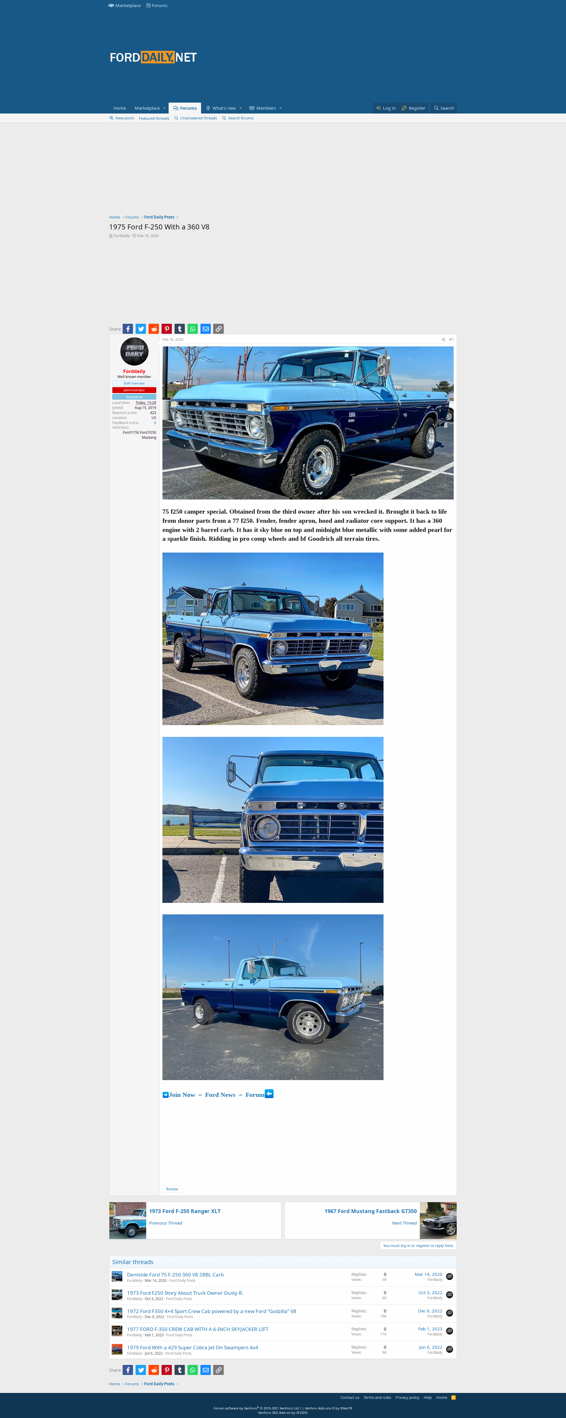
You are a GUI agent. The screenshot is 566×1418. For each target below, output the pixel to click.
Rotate (172, 1189)
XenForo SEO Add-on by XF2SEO (283, 1412)
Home (119, 108)
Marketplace (128, 5)
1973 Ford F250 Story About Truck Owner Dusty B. (185, 1292)
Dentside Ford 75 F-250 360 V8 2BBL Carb (175, 1274)
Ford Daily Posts (182, 1280)
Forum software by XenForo (257, 1408)
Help (428, 1397)
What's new (224, 108)
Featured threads (154, 118)
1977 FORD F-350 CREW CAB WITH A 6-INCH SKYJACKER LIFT (197, 1329)
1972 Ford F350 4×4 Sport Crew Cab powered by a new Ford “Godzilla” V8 (211, 1311)
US (154, 417)
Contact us (349, 1397)
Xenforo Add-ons (328, 1408)
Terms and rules (377, 1397)
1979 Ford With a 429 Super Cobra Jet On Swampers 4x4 (192, 1347)
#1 (451, 339)
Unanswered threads (198, 118)
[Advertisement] (349, 56)
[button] (164, 108)
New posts (125, 118)
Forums (159, 5)
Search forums (241, 118)
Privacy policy (407, 1397)
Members (266, 108)
